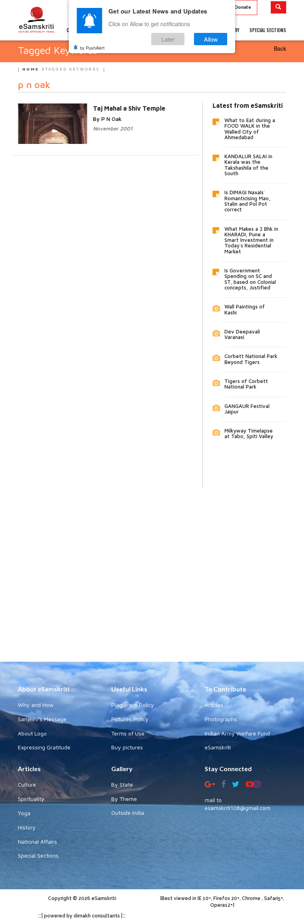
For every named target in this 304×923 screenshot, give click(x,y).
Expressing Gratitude (44, 747)
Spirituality (31, 798)
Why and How (35, 704)
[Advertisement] (152, 569)
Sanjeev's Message (42, 719)
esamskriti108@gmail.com (237, 807)
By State (122, 784)
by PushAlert (92, 47)
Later (168, 39)
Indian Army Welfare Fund (237, 733)
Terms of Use (127, 733)
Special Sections (38, 855)
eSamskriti (218, 747)
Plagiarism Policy (132, 704)
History (27, 827)
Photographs (221, 719)
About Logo (32, 733)
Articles (214, 704)
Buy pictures (127, 747)
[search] (278, 7)
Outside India (127, 812)
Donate (242, 7)
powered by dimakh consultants (82, 916)
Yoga (24, 813)
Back (280, 48)
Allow (211, 39)
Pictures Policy (129, 719)
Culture (27, 784)
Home (31, 69)
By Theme (124, 798)
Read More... (109, 107)
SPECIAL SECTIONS (267, 30)
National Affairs (37, 841)
